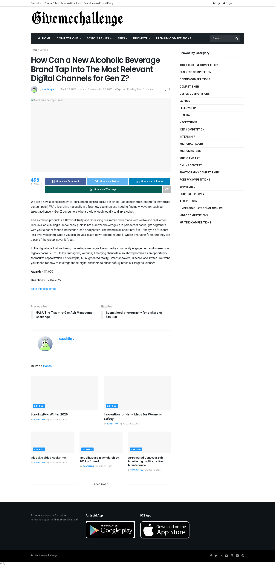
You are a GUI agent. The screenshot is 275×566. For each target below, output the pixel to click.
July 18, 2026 (153, 470)
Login (218, 3)
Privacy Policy (52, 3)
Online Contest (191, 165)
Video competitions (194, 215)
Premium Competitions (173, 38)
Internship (187, 137)
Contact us (36, 3)
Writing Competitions (195, 223)
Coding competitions (195, 79)
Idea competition (192, 130)
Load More (101, 484)
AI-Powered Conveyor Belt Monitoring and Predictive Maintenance (145, 461)
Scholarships (98, 38)
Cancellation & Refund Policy (98, 3)
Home (46, 38)
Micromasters (190, 151)
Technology (188, 201)
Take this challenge (43, 289)
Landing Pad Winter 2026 (49, 414)
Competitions (67, 38)
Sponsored (187, 187)
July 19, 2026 (105, 466)
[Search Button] (237, 38)
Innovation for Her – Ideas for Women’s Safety (133, 416)
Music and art (190, 158)
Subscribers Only (192, 194)
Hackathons (188, 122)
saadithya (48, 89)
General (185, 115)
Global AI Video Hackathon (49, 458)
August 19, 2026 (58, 462)
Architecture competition (199, 65)
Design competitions (195, 94)
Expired (44, 50)
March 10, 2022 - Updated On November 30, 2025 (86, 89)
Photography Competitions (200, 173)
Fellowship (188, 108)
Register (230, 3)
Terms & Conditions (71, 3)
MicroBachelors (192, 144)
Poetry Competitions (195, 180)
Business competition (195, 72)
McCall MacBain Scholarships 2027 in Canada (99, 459)
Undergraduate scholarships (201, 208)
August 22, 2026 (58, 419)
